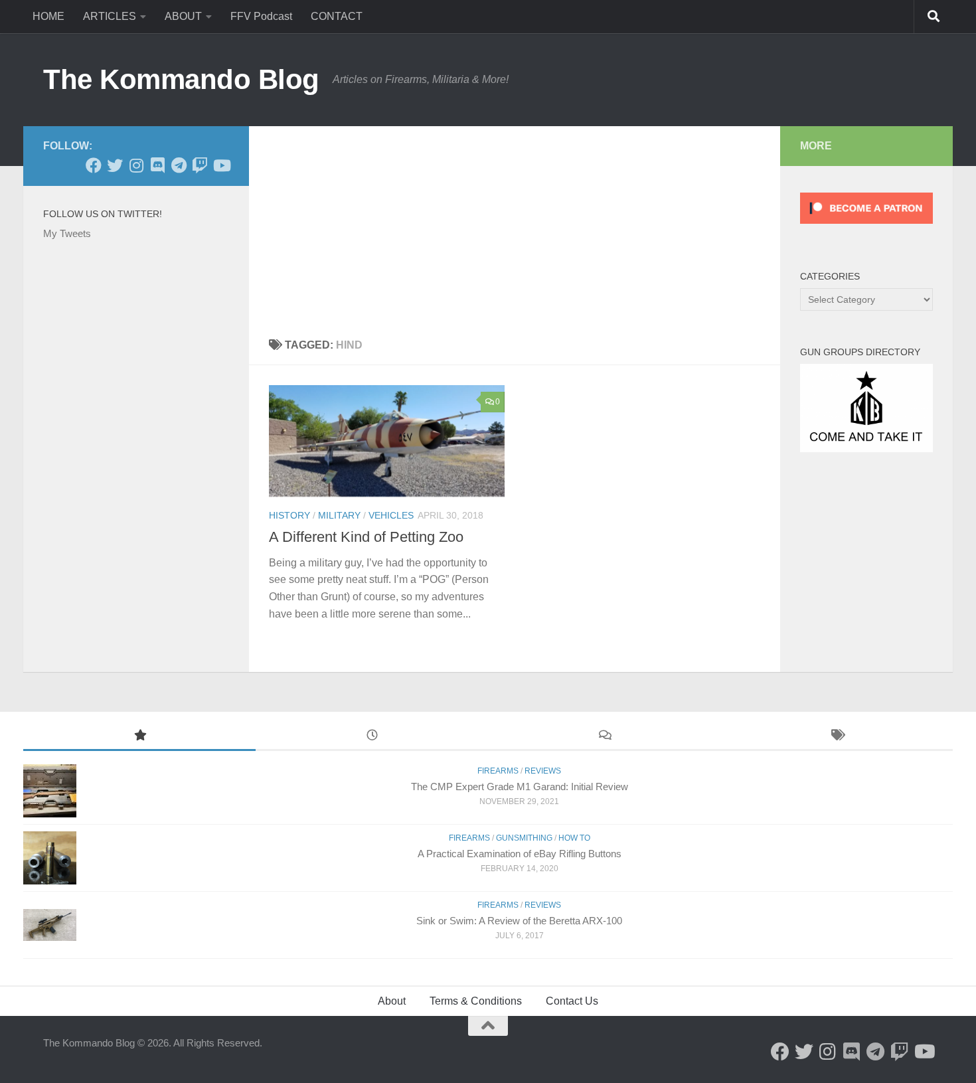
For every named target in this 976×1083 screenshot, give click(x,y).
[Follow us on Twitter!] (115, 165)
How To (574, 838)
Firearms (498, 771)
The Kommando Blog (181, 79)
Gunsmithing (524, 838)
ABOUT (183, 16)
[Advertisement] (514, 226)
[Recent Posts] (372, 736)
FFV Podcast (261, 16)
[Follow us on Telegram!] (179, 165)
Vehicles (391, 515)
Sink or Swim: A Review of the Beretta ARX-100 (519, 920)
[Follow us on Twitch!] (200, 165)
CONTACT (337, 16)
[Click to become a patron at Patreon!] (866, 226)
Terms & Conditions (476, 1001)
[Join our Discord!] (157, 165)
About (392, 1001)
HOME (48, 16)
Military (339, 515)
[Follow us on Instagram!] (136, 165)
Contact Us (572, 1001)
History (289, 515)
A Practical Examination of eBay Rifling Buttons (519, 853)
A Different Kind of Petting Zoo (366, 537)
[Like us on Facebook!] (94, 165)
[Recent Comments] (604, 736)
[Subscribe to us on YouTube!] (221, 165)
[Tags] (836, 736)
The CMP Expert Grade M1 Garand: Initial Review (519, 786)
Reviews (543, 771)
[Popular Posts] (139, 736)
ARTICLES (109, 16)
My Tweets (67, 233)
